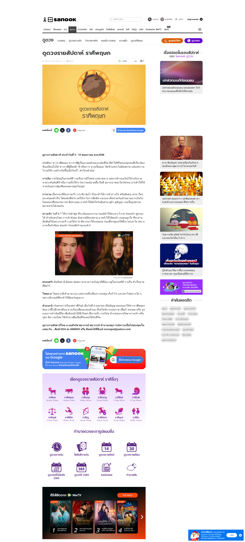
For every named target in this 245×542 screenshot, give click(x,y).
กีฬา (91, 29)
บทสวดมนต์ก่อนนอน (170, 329)
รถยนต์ (120, 29)
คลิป (141, 29)
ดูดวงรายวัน (175, 308)
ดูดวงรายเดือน (168, 313)
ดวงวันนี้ (181, 313)
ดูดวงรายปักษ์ (189, 308)
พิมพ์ (71, 61)
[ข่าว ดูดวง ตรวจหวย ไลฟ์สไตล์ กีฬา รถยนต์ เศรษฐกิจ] (59, 19)
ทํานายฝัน (193, 313)
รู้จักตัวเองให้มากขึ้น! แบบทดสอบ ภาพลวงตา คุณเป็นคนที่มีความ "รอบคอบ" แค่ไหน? (178, 274)
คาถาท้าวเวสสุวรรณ (170, 334)
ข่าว (65, 29)
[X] (62, 130)
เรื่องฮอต (57, 29)
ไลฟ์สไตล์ (110, 29)
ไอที (127, 29)
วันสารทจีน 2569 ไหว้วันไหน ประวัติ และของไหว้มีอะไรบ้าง (180, 236)
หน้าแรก (47, 29)
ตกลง (232, 535)
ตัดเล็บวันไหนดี (184, 324)
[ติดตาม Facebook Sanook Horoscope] (181, 286)
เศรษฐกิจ (99, 29)
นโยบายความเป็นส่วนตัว (208, 538)
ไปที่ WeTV (127, 495)
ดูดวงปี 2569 (188, 329)
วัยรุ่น (134, 29)
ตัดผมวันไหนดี (168, 324)
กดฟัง (124, 61)
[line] (56, 130)
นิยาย (166, 29)
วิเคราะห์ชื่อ (167, 319)
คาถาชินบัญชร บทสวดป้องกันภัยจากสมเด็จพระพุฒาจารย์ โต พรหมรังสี (180, 164)
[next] (142, 517)
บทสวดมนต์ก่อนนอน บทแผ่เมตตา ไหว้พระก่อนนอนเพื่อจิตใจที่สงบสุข (181, 89)
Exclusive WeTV (154, 29)
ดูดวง (72, 29)
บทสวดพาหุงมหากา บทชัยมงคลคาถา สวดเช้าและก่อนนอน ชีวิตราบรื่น (180, 200)
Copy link (81, 130)
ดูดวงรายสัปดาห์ (168, 340)
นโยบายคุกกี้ (220, 538)
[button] (111, 19)
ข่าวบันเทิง (82, 29)
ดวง (46, 155)
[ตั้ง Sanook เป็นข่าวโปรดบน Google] (94, 357)
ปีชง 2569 (187, 334)
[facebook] (68, 130)
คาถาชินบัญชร (182, 319)
